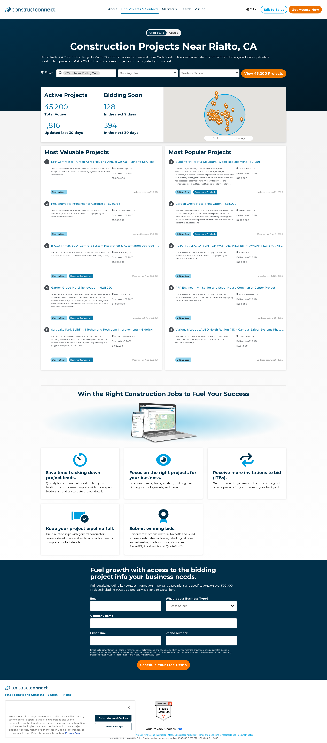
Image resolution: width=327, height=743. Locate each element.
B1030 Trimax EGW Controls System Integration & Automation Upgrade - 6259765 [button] (106, 245)
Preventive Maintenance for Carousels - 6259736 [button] (85, 203)
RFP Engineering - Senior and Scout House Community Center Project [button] (225, 287)
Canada (173, 32)
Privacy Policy (153, 655)
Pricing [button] (200, 9)
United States (156, 32)
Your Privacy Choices (160, 729)
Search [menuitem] (53, 694)
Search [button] (186, 9)
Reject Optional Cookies (113, 718)
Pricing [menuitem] (66, 694)
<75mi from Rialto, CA (80, 73)
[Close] (129, 707)
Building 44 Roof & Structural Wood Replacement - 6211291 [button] (217, 161)
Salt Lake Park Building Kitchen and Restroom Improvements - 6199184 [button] (102, 329)
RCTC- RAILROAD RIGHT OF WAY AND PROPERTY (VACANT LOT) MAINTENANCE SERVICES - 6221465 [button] (230, 245)
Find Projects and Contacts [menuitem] (24, 694)
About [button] (113, 9)
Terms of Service (135, 655)
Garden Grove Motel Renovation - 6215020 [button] (81, 287)
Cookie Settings (113, 726)
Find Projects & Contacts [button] (140, 9)
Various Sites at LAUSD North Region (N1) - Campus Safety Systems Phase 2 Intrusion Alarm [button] (230, 329)
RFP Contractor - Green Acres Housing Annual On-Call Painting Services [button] (102, 161)
